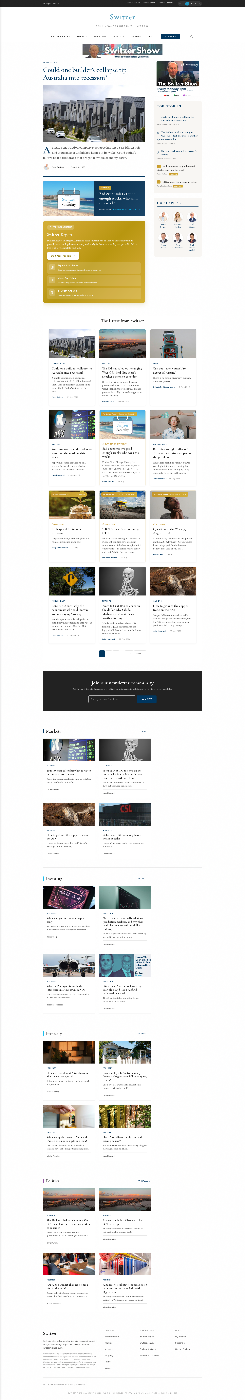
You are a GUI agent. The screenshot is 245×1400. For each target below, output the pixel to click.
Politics (136, 37)
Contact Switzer (182, 1349)
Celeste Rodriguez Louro (164, 387)
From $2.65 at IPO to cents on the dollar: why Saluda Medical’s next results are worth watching (122, 774)
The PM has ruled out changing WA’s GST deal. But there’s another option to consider (177, 136)
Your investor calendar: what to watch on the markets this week (72, 453)
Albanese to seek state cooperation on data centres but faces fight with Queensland (125, 1288)
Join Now (147, 699)
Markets (82, 37)
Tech (155, 364)
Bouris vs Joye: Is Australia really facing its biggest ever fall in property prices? (125, 1076)
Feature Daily (59, 364)
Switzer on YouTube (149, 1355)
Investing (100, 37)
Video (151, 37)
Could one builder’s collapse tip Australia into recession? (84, 74)
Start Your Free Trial (61, 256)
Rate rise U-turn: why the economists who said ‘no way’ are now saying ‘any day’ (70, 610)
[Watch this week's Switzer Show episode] (178, 78)
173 (129, 653)
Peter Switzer (58, 167)
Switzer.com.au (133, 3)
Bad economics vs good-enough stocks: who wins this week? (120, 453)
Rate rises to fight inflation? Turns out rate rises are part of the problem (172, 453)
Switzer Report (149, 3)
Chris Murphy (108, 401)
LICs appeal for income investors (180, 181)
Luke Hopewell (58, 475)
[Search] (191, 36)
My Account (180, 1336)
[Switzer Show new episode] (122, 51)
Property (118, 37)
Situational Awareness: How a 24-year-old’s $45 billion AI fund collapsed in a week (122, 989)
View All (144, 731)
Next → (140, 653)
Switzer (122, 17)
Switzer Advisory (166, 3)
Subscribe (170, 37)
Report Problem (52, 4)
